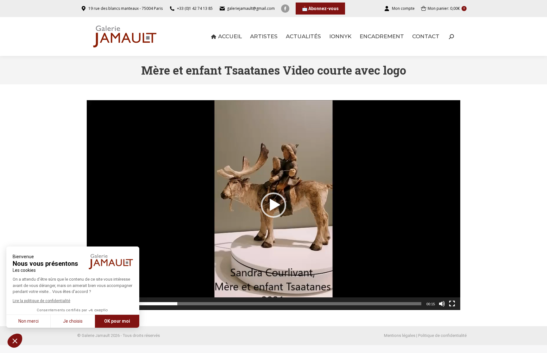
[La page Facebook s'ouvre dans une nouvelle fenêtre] (285, 8)
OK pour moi (117, 321)
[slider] (268, 303)
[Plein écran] (452, 304)
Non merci (28, 321)
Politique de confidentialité (442, 335)
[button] (14, 340)
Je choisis (73, 321)
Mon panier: (446, 8)
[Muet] (442, 304)
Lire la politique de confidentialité (41, 301)
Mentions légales (399, 335)
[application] (273, 205)
